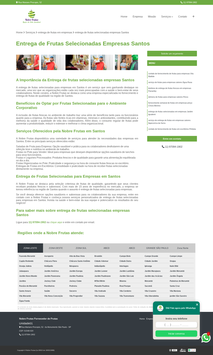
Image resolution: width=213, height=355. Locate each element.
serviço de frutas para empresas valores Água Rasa (170, 82)
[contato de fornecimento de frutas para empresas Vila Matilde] (27, 62)
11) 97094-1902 (190, 2)
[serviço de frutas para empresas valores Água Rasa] (52, 62)
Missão (152, 16)
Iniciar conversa (176, 333)
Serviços (166, 16)
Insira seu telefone (176, 318)
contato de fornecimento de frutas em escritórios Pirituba (172, 129)
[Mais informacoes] (193, 17)
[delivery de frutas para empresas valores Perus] (102, 62)
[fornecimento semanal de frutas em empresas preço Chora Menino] (126, 62)
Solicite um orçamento (172, 53)
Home (124, 16)
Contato (182, 16)
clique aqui (56, 222)
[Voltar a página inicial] (31, 16)
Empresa (138, 16)
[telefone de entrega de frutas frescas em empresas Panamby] (77, 62)
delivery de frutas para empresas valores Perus (168, 97)
